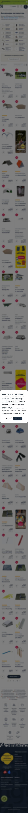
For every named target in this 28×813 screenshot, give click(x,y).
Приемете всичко (18, 418)
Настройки (8, 418)
